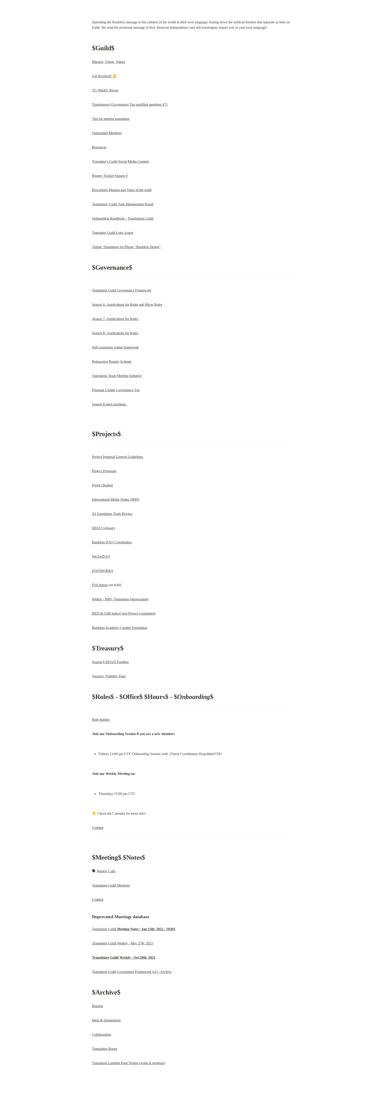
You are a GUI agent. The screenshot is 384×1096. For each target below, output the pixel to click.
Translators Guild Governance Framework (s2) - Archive (132, 972)
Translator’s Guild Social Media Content (120, 161)
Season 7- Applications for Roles (115, 319)
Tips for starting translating (110, 119)
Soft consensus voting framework (115, 347)
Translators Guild (133, 929)
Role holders (101, 719)
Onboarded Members (107, 133)
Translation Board (104, 1049)
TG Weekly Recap (105, 90)
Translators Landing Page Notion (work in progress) (128, 1063)
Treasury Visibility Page (109, 676)
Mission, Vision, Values (108, 62)
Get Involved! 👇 (104, 76)
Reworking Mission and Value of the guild (122, 190)
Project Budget (102, 485)
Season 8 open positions (110, 404)
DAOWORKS (102, 571)
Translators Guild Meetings (111, 885)
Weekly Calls (106, 871)
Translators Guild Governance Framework (121, 290)
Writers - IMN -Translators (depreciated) (120, 599)
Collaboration (101, 1034)
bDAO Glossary (103, 528)
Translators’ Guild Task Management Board (122, 204)
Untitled (97, 828)
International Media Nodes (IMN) (115, 499)
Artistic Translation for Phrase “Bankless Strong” (126, 247)
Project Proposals (104, 471)
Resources (99, 147)
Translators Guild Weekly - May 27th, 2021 (122, 943)
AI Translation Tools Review (112, 514)
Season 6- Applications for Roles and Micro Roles (127, 304)
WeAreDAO (101, 556)
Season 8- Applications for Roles (115, 333)
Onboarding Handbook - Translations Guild (123, 218)
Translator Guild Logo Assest (112, 233)
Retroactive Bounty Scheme (111, 361)
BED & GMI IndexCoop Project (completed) (124, 613)
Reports (97, 1006)
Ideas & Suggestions (106, 1020)
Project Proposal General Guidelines (118, 457)
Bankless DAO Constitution (112, 542)
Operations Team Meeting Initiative (117, 376)
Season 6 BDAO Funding (110, 662)
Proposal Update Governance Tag (116, 390)
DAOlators (100, 585)
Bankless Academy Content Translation (119, 628)
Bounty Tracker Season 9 (110, 176)
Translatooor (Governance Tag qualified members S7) (130, 104)
